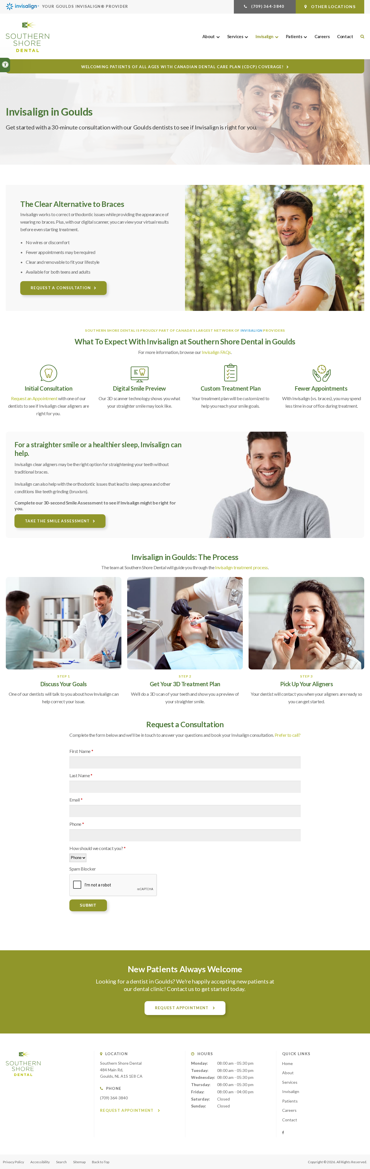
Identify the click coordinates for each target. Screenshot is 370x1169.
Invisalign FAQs (216, 352)
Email (75, 799)
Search (61, 1162)
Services (235, 36)
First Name (81, 751)
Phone (76, 824)
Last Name (80, 775)
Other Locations (333, 6)
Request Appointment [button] (182, 1007)
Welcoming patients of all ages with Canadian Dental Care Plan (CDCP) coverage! (182, 66)
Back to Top (100, 1162)
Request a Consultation (61, 287)
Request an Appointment (34, 398)
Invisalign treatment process (241, 567)
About (208, 36)
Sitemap (79, 1162)
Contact (345, 36)
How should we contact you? (97, 848)
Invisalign (264, 36)
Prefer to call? (288, 735)
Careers (322, 36)
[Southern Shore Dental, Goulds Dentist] (23, 1081)
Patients (294, 36)
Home (287, 1063)
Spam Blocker (82, 868)
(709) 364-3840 (114, 1097)
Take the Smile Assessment (57, 521)
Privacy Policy (13, 1162)
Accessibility (40, 1162)
